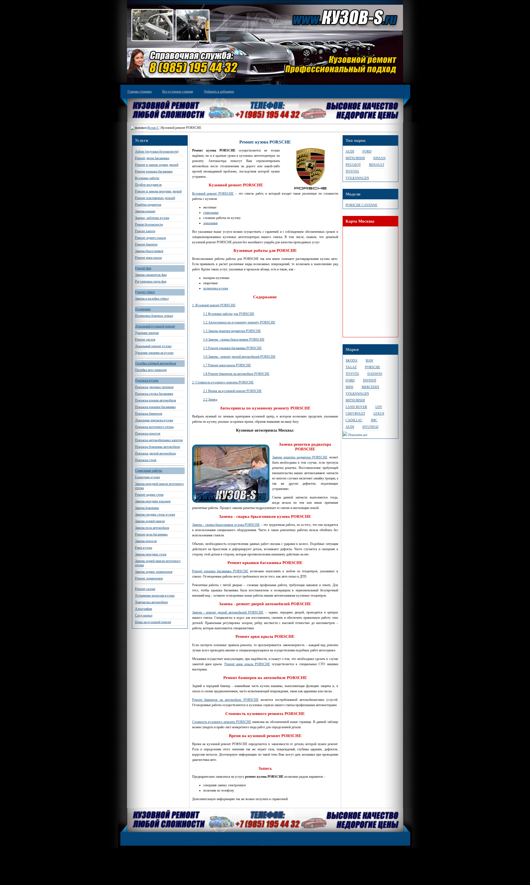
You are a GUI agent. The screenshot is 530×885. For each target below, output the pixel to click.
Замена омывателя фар (151, 275)
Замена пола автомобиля (152, 528)
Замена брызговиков (149, 251)
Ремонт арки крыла (148, 258)
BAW (369, 360)
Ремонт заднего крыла (150, 238)
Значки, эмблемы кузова (152, 218)
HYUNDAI (370, 427)
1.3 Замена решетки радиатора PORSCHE (232, 331)
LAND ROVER (356, 407)
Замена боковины (147, 508)
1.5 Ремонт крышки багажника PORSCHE (232, 348)
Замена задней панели (150, 521)
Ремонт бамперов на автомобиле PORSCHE (225, 700)
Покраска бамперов (148, 414)
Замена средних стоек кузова (155, 514)
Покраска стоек (146, 460)
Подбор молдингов (148, 185)
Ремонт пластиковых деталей (155, 198)
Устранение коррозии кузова (154, 595)
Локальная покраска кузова (154, 420)
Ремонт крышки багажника (154, 171)
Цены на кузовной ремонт (153, 622)
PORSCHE (372, 367)
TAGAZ (351, 367)
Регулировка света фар (150, 281)
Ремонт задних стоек (149, 495)
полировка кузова (215, 288)
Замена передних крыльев (153, 501)
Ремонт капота (145, 231)
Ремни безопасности (149, 224)
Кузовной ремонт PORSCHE (213, 193)
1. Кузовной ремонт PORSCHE (213, 305)
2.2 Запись (210, 399)
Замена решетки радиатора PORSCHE (300, 457)
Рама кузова (143, 548)
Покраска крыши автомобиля (155, 400)
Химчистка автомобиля (151, 602)
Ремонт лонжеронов (149, 578)
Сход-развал (143, 615)
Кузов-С (153, 128)
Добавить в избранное (219, 91)
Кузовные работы (147, 178)
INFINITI (369, 380)
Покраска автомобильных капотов (159, 440)
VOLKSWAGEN (357, 178)
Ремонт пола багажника (151, 534)
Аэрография (143, 609)
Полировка (142, 309)
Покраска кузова (146, 380)
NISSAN (379, 158)
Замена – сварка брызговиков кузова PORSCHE (226, 525)
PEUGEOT (353, 165)
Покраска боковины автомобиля (157, 447)
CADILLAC (354, 420)
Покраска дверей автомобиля (155, 453)
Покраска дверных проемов (154, 387)
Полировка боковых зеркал (154, 316)
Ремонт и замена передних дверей (158, 191)
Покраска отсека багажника (154, 394)
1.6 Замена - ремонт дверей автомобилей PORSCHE (239, 357)
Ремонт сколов (145, 339)
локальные (210, 223)
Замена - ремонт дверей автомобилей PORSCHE (228, 612)
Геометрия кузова (147, 477)
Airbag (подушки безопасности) (157, 151)
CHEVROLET (355, 414)
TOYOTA (352, 171)
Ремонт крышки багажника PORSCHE (220, 571)
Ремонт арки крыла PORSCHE (247, 664)
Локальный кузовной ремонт (155, 326)
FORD (367, 151)
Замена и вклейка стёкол (152, 299)
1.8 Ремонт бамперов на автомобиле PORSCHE (236, 374)
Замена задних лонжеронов (154, 572)
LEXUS (378, 414)
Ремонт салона (145, 589)
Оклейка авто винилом (151, 370)
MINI (349, 387)
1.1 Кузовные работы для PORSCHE (228, 314)
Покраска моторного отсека (154, 427)
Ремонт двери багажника (152, 158)
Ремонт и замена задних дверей (156, 165)
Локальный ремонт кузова (153, 346)
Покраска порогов (147, 433)
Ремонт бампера (146, 244)
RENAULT (376, 165)
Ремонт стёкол (145, 292)
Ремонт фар (143, 268)
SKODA (351, 360)
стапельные (211, 213)
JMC (374, 420)
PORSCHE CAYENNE (361, 205)
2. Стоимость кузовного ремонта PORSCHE (223, 382)
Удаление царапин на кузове (154, 353)
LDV (378, 407)
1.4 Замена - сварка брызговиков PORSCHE (233, 339)
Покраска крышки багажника (155, 407)
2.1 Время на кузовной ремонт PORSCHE (232, 391)
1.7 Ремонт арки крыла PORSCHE (227, 365)
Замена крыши (145, 211)
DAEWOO (374, 374)
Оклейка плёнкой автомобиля (155, 363)
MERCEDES (370, 387)
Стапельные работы (148, 470)
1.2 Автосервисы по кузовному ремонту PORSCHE (239, 322)
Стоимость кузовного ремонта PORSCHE (221, 722)
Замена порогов (146, 541)
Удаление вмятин (147, 333)
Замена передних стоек (150, 554)
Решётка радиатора (148, 205)
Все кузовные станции (177, 91)
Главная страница (140, 91)
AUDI (350, 151)
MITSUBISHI (355, 158)
